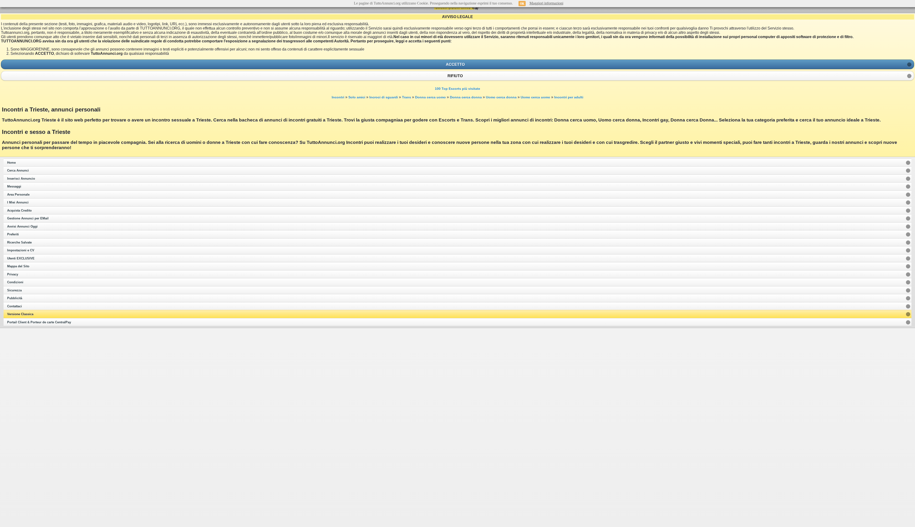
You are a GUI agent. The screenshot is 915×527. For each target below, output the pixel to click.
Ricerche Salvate (19, 242)
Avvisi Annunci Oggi (22, 226)
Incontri (338, 97)
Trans (406, 97)
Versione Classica (20, 314)
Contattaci (14, 306)
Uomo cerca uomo (535, 97)
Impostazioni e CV (20, 250)
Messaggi (14, 186)
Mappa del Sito (18, 266)
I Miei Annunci (18, 202)
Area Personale (18, 194)
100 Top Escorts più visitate (457, 89)
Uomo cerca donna (501, 97)
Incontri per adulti (568, 97)
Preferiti (13, 234)
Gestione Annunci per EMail (28, 218)
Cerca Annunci (18, 170)
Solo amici (356, 97)
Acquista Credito (19, 210)
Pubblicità (14, 298)
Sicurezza (14, 290)
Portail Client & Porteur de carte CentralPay (39, 322)
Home (11, 162)
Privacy (12, 274)
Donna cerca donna (466, 97)
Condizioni (15, 282)
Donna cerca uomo (430, 97)
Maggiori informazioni (546, 3)
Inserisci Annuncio (21, 178)
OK (522, 3)
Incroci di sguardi (383, 97)
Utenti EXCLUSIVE (21, 258)
